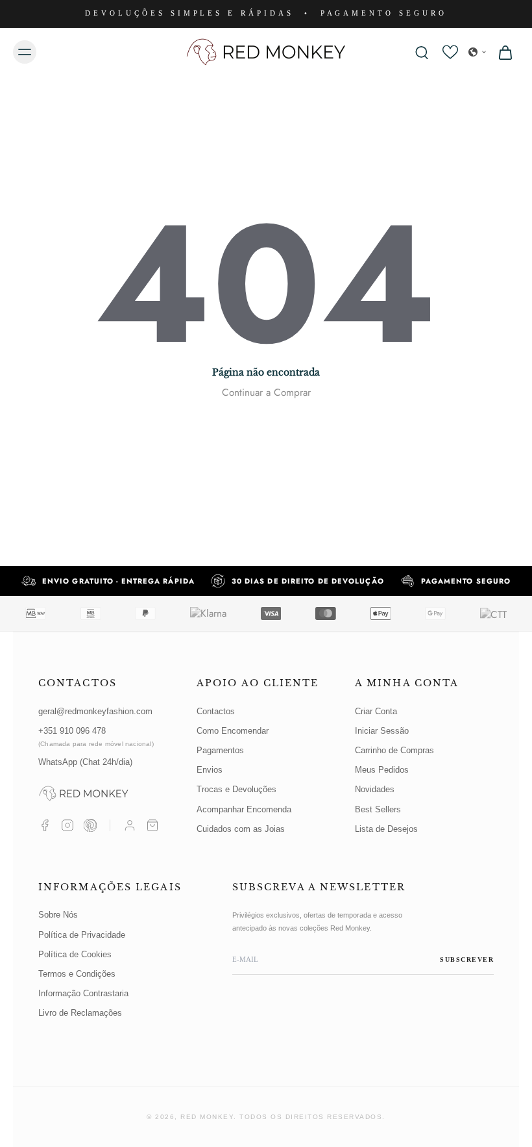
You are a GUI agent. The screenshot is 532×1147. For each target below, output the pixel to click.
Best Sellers (378, 809)
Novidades (374, 789)
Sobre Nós (58, 915)
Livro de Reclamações (80, 1013)
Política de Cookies (75, 954)
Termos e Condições (76, 974)
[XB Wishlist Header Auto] (450, 52)
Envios (210, 770)
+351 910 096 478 (96, 736)
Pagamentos (220, 750)
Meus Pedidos (382, 770)
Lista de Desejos (386, 829)
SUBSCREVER (467, 959)
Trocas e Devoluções (236, 789)
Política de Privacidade (81, 935)
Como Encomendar (233, 731)
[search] (421, 52)
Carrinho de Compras (394, 750)
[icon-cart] (504, 52)
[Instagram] (67, 825)
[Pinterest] (90, 825)
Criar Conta (376, 711)
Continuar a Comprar (266, 392)
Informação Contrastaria (83, 993)
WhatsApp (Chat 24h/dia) (85, 762)
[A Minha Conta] (129, 825)
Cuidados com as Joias (241, 829)
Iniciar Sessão (382, 731)
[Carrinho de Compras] (152, 825)
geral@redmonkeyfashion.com (95, 711)
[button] (477, 52)
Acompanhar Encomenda (244, 809)
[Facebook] (44, 825)
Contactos (216, 711)
